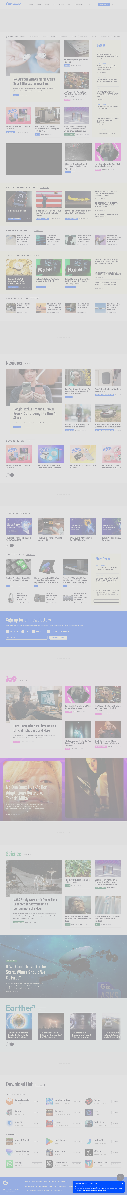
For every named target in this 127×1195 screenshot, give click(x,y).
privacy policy (100, 1188)
